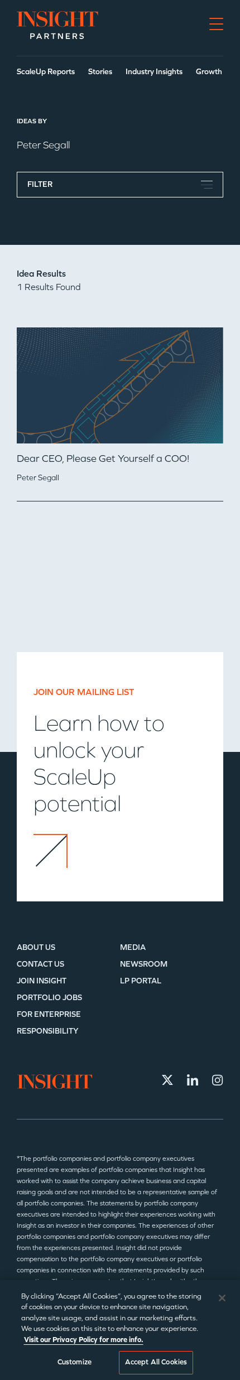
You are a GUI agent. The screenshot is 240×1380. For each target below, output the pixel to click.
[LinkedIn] (192, 1079)
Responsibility (48, 1031)
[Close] (222, 1298)
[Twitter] (167, 1079)
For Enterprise (49, 1014)
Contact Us (40, 964)
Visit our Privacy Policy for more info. (83, 1339)
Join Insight (41, 981)
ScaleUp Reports (46, 71)
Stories (100, 71)
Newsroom (143, 964)
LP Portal (140, 981)
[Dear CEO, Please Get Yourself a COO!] (120, 389)
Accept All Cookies (156, 1362)
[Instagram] (217, 1079)
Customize (74, 1362)
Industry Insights (154, 71)
